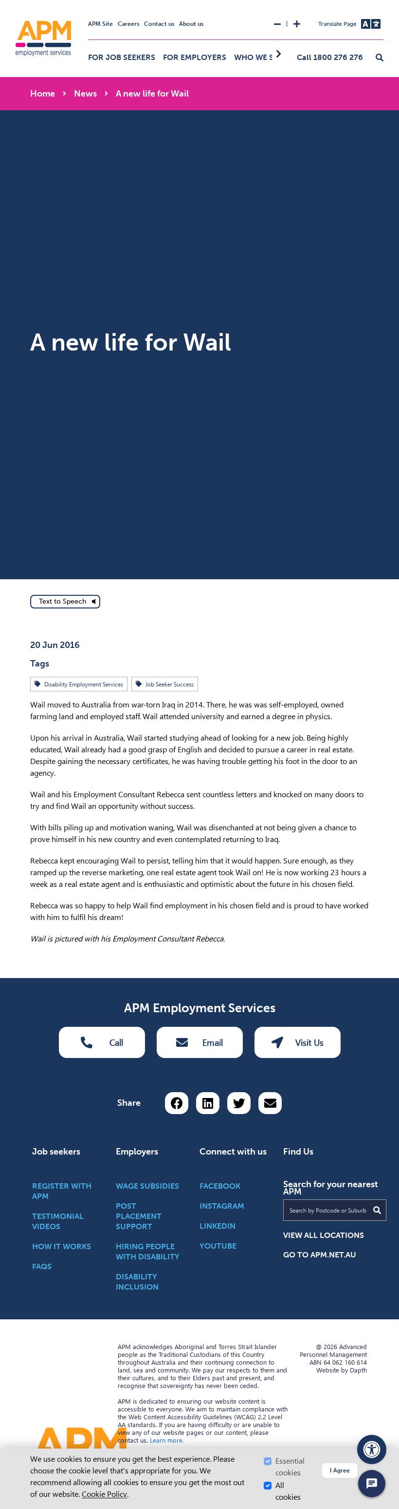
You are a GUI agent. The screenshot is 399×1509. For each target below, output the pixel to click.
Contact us (159, 23)
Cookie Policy (104, 1494)
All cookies (288, 1491)
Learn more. (167, 1440)
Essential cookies (290, 1466)
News (85, 93)
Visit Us (309, 1043)
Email (212, 1043)
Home (42, 93)
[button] (379, 58)
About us (191, 23)
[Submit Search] (377, 1210)
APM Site (100, 23)
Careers (128, 23)
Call (116, 1043)
